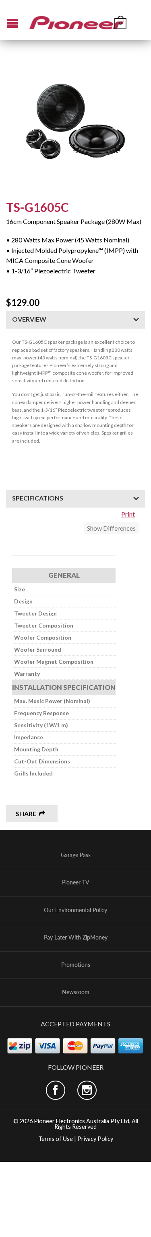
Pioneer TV (75, 882)
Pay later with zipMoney (76, 937)
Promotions (75, 965)
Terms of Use (55, 1138)
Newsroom (75, 992)
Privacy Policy (95, 1138)
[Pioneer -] (76, 19)
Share (26, 813)
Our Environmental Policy (75, 910)
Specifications (37, 498)
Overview (29, 319)
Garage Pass (76, 855)
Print (128, 514)
